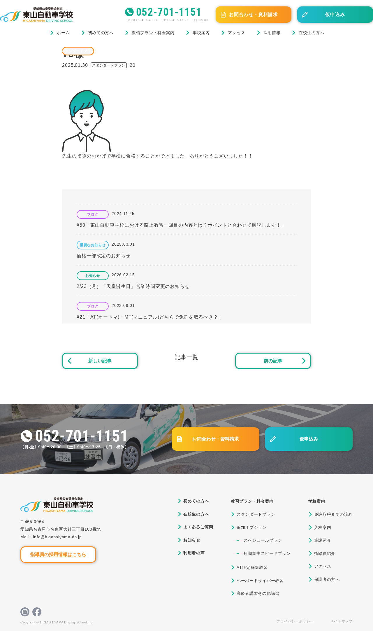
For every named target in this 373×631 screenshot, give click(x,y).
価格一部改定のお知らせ (104, 255)
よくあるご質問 (198, 527)
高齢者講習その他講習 (258, 593)
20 (133, 65)
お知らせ (92, 276)
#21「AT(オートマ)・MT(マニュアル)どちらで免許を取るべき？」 (150, 316)
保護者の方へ (327, 579)
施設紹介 (322, 540)
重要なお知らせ (92, 245)
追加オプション (252, 527)
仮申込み (335, 14)
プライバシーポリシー (295, 621)
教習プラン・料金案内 (153, 32)
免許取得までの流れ (333, 514)
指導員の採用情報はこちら (58, 554)
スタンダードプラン (78, 51)
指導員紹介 (325, 553)
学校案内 (201, 32)
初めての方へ (101, 32)
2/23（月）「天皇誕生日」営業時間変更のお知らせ (133, 286)
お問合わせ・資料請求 (253, 14)
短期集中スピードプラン (267, 553)
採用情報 (272, 32)
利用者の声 (194, 552)
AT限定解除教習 (252, 567)
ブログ (29, 50)
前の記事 (273, 360)
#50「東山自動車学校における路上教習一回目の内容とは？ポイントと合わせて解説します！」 (181, 225)
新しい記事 (100, 360)
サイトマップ (341, 621)
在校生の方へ (311, 32)
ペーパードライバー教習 (260, 580)
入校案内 (322, 527)
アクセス (236, 32)
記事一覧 (186, 357)
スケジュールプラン (263, 540)
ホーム (63, 32)
